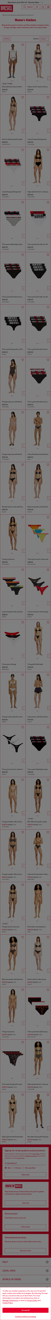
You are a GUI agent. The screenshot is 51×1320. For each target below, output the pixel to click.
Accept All (25, 1310)
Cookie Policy (7, 1303)
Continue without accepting (25, 1317)
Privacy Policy (32, 1300)
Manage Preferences (10, 1300)
